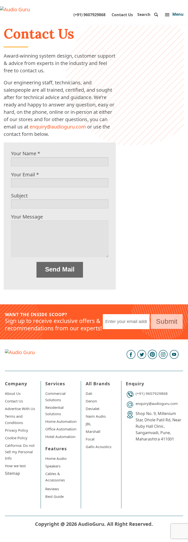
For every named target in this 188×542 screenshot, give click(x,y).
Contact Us (122, 14)
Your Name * (25, 153)
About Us (13, 393)
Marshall (93, 431)
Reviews (52, 488)
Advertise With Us (20, 408)
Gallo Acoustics (98, 446)
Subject (19, 195)
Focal (90, 439)
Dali (89, 393)
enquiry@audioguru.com (58, 126)
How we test (15, 465)
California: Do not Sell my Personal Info (20, 452)
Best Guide (54, 496)
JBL (88, 423)
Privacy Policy (16, 430)
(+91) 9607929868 (89, 14)
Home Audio (56, 458)
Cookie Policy (16, 437)
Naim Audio (96, 416)
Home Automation (61, 421)
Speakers (52, 466)
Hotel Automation (60, 436)
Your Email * (25, 174)
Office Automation (60, 428)
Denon (91, 401)
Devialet (92, 408)
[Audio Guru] (15, 9)
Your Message (27, 216)
